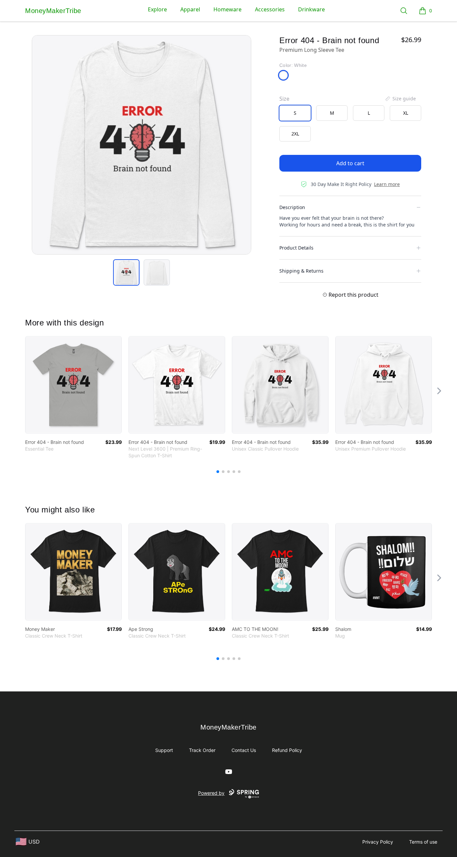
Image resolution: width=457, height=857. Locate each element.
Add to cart (350, 163)
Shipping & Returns (301, 271)
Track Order (202, 750)
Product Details (296, 248)
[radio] (295, 113)
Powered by (211, 793)
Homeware (227, 9)
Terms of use (423, 842)
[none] (400, 98)
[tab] (126, 272)
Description (292, 207)
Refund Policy (287, 750)
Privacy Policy (377, 842)
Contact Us (244, 750)
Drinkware (311, 9)
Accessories (270, 9)
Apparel (190, 9)
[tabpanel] (141, 145)
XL (405, 113)
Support (164, 750)
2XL (295, 133)
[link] (73, 385)
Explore (157, 9)
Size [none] (284, 98)
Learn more (387, 184)
